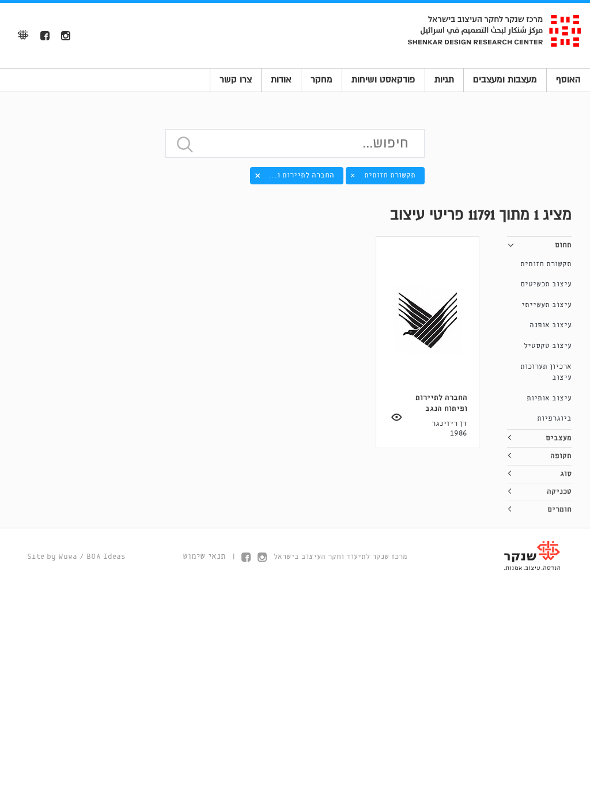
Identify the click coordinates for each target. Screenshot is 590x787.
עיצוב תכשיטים (546, 284)
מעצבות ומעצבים (505, 79)
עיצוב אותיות (549, 398)
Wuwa (67, 557)
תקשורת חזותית (546, 264)
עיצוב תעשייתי (546, 305)
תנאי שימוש (204, 557)
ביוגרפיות (554, 418)
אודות (281, 79)
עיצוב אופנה (551, 325)
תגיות (444, 79)
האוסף (568, 79)
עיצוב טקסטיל (548, 346)
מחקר (321, 79)
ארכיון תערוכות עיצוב (546, 372)
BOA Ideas (106, 557)
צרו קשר (236, 79)
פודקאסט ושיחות (383, 79)
